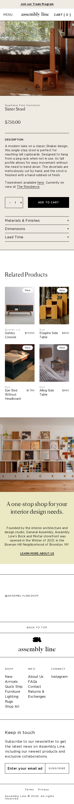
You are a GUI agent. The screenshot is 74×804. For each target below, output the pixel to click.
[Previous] (5, 58)
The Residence (28, 186)
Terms (29, 789)
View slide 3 (37, 89)
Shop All (12, 706)
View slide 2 (32, 89)
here (40, 182)
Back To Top (37, 627)
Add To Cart (48, 202)
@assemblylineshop (22, 596)
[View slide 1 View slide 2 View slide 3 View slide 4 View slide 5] (37, 58)
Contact (34, 687)
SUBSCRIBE (57, 768)
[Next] (68, 58)
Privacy (43, 789)
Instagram (59, 677)
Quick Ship (14, 687)
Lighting (11, 697)
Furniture (12, 692)
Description (14, 139)
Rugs (9, 702)
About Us (35, 677)
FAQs (32, 682)
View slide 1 (26, 89)
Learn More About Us (37, 553)
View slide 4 (42, 89)
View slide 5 (48, 89)
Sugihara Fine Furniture (22, 105)
